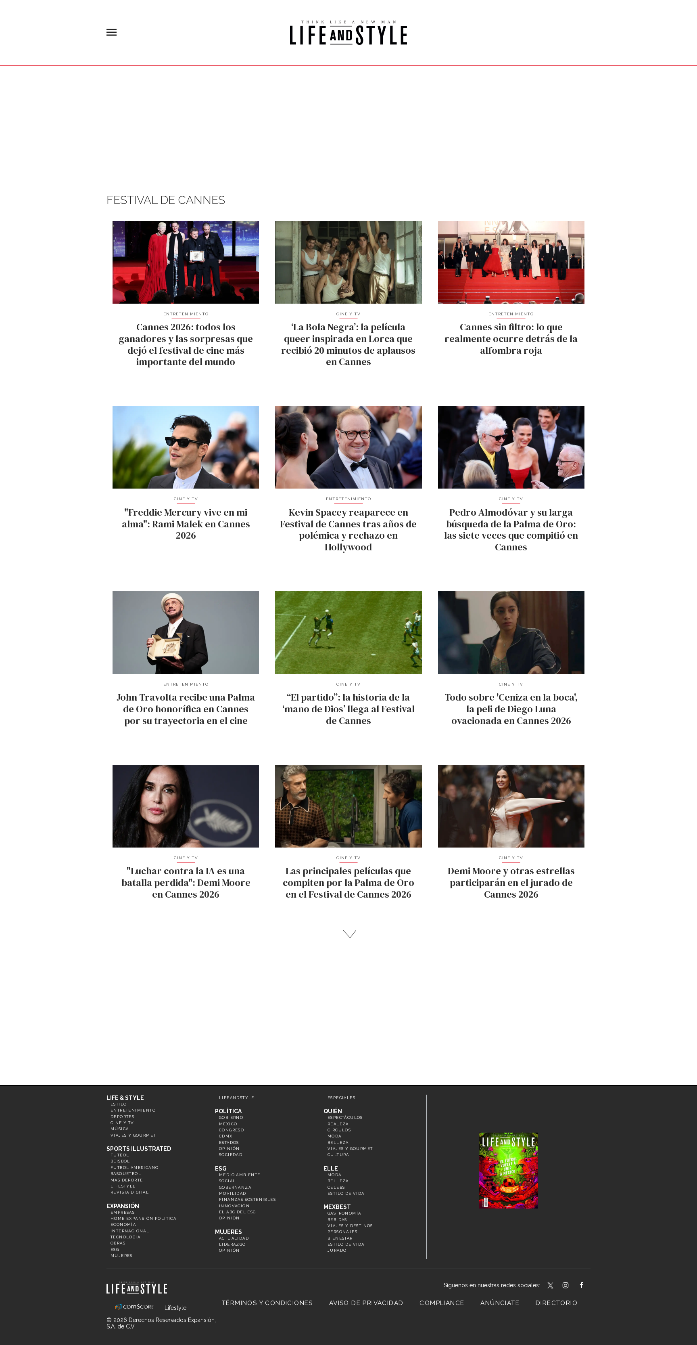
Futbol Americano (135, 1167)
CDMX (226, 1136)
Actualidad (234, 1238)
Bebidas (337, 1219)
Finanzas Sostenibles (247, 1199)
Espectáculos (345, 1117)
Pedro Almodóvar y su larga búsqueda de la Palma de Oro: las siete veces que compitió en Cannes (511, 530)
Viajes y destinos (350, 1225)
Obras (118, 1243)
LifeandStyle (237, 1097)
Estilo (119, 1104)
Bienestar (340, 1238)
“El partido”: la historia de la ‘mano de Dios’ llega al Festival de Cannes (348, 708)
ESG (115, 1249)
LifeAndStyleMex (589, 1286)
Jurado (337, 1250)
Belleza (338, 1142)
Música (120, 1129)
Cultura (338, 1154)
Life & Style (125, 1098)
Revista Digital (130, 1192)
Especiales (341, 1097)
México (228, 1124)
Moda (335, 1136)
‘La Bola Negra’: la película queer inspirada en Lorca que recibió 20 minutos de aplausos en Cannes (348, 344)
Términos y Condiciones (267, 1303)
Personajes (342, 1232)
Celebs (336, 1187)
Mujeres (122, 1255)
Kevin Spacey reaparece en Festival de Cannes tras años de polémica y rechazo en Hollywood (348, 530)
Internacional (130, 1231)
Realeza (338, 1124)
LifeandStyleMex (551, 1286)
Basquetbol (126, 1173)
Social (227, 1181)
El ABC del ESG (237, 1212)
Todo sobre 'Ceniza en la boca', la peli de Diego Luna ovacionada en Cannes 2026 (511, 708)
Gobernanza (235, 1187)
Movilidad (232, 1193)
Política (228, 1111)
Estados (229, 1142)
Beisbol (120, 1161)
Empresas (123, 1212)
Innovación (234, 1206)
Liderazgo (232, 1244)
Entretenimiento (186, 314)
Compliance (441, 1303)
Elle (330, 1168)
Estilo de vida (346, 1193)
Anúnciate (500, 1303)
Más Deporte (127, 1180)
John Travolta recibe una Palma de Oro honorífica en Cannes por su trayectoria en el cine (186, 708)
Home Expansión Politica (143, 1218)
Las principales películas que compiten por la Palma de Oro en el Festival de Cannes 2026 (348, 882)
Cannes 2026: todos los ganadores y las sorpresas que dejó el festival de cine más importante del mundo (186, 344)
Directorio (557, 1303)
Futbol (120, 1155)
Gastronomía (344, 1213)
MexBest (337, 1207)
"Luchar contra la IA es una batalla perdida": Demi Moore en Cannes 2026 (185, 882)
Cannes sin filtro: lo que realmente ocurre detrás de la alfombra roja (511, 338)
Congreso (231, 1130)
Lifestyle (123, 1186)
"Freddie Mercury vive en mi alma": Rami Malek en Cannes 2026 (186, 524)
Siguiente (349, 934)
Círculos (339, 1130)
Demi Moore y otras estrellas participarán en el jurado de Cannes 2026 (511, 882)
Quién (332, 1111)
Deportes (122, 1116)
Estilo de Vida (346, 1244)
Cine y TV (348, 314)
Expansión (122, 1206)
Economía (123, 1224)
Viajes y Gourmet (133, 1135)
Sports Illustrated (138, 1149)
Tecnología (125, 1237)
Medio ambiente (240, 1175)
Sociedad (230, 1154)
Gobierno (231, 1117)
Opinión (229, 1148)
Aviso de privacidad (366, 1303)
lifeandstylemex (572, 1286)
